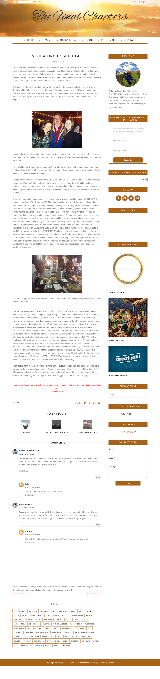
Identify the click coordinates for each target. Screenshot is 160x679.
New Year (29, 620)
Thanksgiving (78, 615)
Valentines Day (76, 624)
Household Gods (72, 637)
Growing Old (19, 628)
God (25, 637)
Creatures (28, 632)
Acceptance (38, 628)
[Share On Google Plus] (94, 403)
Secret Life (75, 641)
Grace (73, 611)
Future (89, 615)
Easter (76, 620)
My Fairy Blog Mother (104, 662)
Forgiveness (63, 611)
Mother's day (39, 641)
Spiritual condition (90, 641)
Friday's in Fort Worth (84, 632)
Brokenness (67, 628)
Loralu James (60, 662)
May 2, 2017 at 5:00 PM (26, 508)
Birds (48, 628)
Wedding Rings (27, 645)
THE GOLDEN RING (116, 292)
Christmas (44, 611)
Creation (33, 611)
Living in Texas (20, 624)
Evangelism (56, 632)
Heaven (56, 615)
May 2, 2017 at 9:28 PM (32, 535)
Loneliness (18, 620)
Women (39, 645)
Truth (16, 615)
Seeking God (33, 624)
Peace (40, 615)
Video (16, 645)
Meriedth (17, 641)
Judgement (86, 637)
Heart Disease (48, 637)
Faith (48, 615)
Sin (79, 611)
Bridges (56, 628)
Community (88, 611)
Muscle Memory (53, 641)
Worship (48, 645)
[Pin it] (99, 403)
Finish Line (68, 632)
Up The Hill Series (60, 624)
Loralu (28, 531)
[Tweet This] (85, 403)
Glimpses (17, 637)
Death (68, 620)
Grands (85, 620)
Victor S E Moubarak (29, 450)
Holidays (65, 615)
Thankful (46, 624)
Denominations (42, 632)
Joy (28, 628)
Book (24, 615)
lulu (27, 483)
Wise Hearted (25, 504)
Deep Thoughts (20, 611)
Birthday (48, 620)
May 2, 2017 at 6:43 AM (26, 454)
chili (56, 645)
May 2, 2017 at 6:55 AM (32, 487)
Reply (98, 477)
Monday (27, 641)
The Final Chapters (80, 16)
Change (32, 615)
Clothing (18, 632)
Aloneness (89, 624)
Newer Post (20, 593)
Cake (89, 628)
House (59, 637)
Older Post (92, 593)
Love (53, 611)
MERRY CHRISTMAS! (116, 340)
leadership (65, 645)
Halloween (34, 637)
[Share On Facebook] (90, 403)
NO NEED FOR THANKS (117, 375)
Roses (65, 641)
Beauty (39, 620)
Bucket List (80, 628)
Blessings (59, 620)
